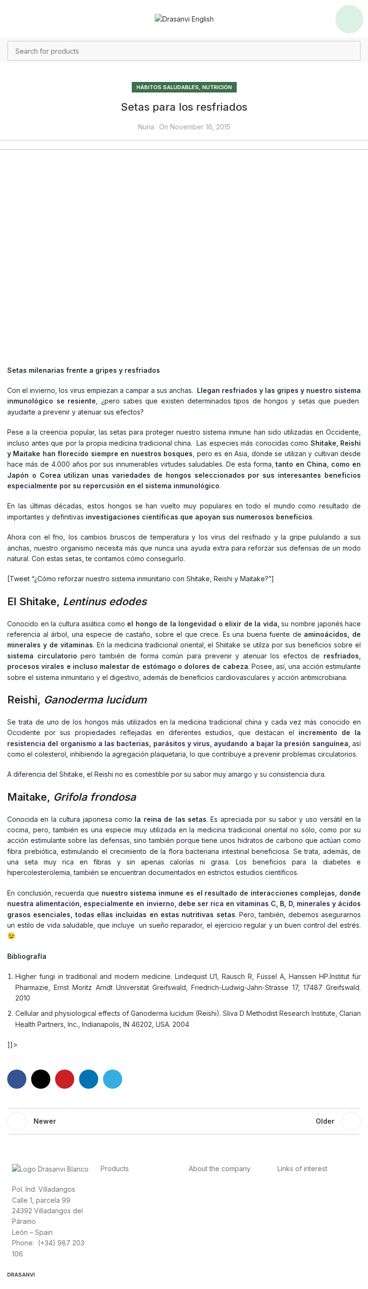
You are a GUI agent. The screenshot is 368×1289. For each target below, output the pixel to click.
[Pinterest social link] (64, 1079)
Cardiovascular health (135, 1210)
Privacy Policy (299, 1189)
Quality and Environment (315, 1232)
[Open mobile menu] (349, 19)
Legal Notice (297, 1210)
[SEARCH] (351, 51)
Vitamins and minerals (134, 1221)
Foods (110, 1189)
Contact (201, 1210)
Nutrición (217, 87)
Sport (109, 1200)
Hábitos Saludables (168, 87)
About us (203, 1189)
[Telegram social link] (112, 1079)
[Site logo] (184, 18)
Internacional (209, 1200)
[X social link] (40, 1079)
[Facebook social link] (16, 1079)
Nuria (146, 127)
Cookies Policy (301, 1221)
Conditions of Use (305, 1200)
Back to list (184, 1121)
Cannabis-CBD (124, 1232)
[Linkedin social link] (88, 1079)
